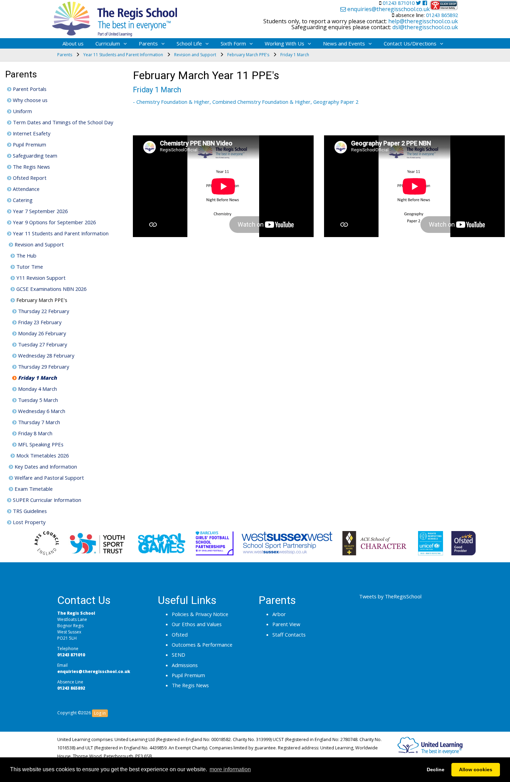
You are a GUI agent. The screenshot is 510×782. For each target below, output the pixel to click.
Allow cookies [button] (475, 769)
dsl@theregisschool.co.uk (424, 27)
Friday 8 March (34, 433)
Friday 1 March (37, 377)
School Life (189, 43)
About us (73, 43)
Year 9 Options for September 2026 (53, 222)
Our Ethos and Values (197, 624)
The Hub (25, 255)
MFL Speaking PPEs (40, 444)
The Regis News (30, 166)
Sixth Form (233, 43)
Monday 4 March (37, 388)
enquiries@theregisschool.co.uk (388, 9)
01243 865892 (441, 14)
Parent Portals (28, 88)
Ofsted (180, 634)
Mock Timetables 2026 (42, 455)
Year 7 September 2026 (39, 211)
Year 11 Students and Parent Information (60, 233)
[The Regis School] (114, 17)
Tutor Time (29, 266)
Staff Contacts (289, 634)
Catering (22, 199)
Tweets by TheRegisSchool (390, 596)
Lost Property (28, 522)
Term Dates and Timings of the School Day (62, 122)
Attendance (25, 188)
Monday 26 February (41, 333)
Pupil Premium (28, 144)
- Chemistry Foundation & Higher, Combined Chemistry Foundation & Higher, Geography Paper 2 (245, 101)
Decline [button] (435, 769)
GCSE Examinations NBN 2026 (50, 288)
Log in (100, 713)
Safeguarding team (34, 155)
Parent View (286, 624)
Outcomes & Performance (202, 644)
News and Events (344, 43)
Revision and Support (38, 244)
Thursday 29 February (43, 366)
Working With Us (284, 43)
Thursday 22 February (43, 311)
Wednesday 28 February (45, 355)
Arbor (279, 614)
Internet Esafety (30, 133)
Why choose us (29, 99)
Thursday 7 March (38, 422)
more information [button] (230, 769)
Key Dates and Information (45, 466)
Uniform (21, 111)
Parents (148, 43)
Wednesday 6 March (41, 410)
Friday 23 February (39, 322)
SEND (178, 654)
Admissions (185, 665)
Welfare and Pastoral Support (48, 477)
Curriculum (107, 43)
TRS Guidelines (29, 510)
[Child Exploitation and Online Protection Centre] (444, 5)
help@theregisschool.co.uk (422, 21)
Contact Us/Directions (410, 43)
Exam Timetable (33, 488)
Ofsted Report (28, 177)
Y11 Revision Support (40, 277)
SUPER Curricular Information (46, 499)
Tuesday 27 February (42, 344)
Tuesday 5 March (37, 399)
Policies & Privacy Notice (200, 614)
